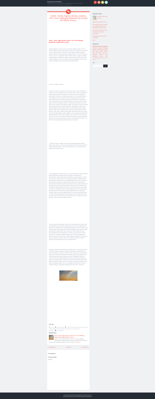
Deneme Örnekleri (98, 48)
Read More (77, 342)
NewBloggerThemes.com (86, 396)
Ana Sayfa (68, 347)
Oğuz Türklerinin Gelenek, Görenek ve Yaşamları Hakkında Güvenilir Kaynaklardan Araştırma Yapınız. (100, 26)
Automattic (70, 396)
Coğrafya (101, 56)
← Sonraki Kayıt (52, 347)
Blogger (89, 395)
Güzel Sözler (96, 51)
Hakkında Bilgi (60, 327)
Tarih (94, 53)
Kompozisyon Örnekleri (54, 2)
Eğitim (94, 49)
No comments (60, 330)
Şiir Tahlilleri (98, 57)
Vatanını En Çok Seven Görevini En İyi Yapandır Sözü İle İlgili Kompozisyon (100, 32)
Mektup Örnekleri (104, 51)
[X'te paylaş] (51, 324)
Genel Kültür (99, 49)
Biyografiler (105, 49)
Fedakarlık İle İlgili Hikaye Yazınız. (100, 21)
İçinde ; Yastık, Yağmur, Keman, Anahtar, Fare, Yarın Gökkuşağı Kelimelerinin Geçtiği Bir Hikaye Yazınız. (68, 18)
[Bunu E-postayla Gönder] (49, 324)
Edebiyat (105, 48)
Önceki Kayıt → (85, 347)
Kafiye (94, 40)
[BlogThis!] (50, 324)
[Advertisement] (68, 31)
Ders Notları (99, 53)
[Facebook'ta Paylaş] (52, 324)
